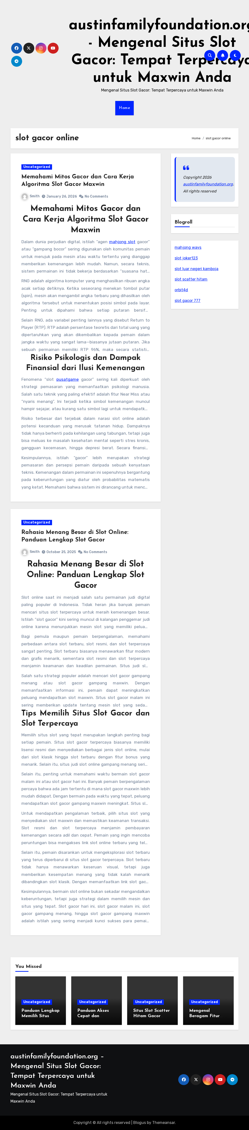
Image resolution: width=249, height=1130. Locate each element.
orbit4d (181, 290)
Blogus (139, 1122)
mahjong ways (188, 247)
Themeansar (163, 1122)
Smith (35, 196)
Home (124, 108)
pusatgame (67, 379)
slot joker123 (186, 258)
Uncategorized (36, 167)
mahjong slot (122, 241)
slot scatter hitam (191, 279)
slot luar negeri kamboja (196, 268)
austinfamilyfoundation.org (208, 184)
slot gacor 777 (187, 300)
